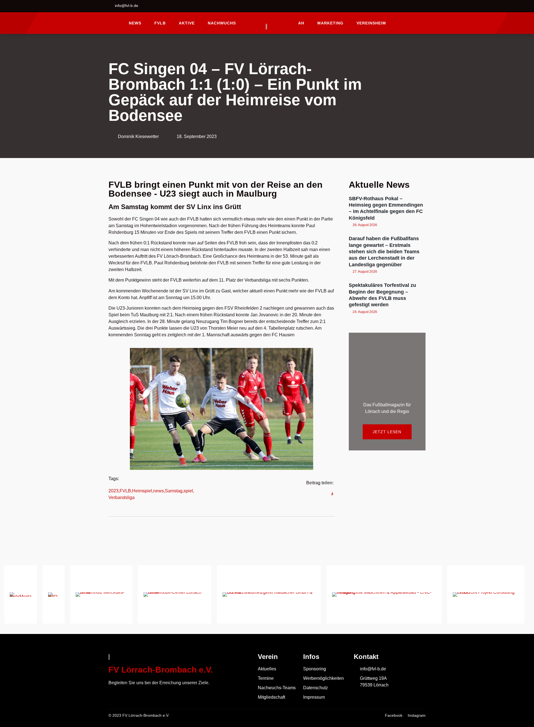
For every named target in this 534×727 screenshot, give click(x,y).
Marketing (330, 23)
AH (301, 23)
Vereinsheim (371, 23)
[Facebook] (408, 6)
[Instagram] (421, 6)
